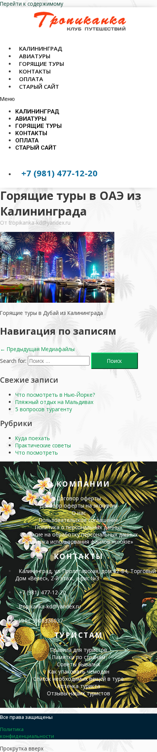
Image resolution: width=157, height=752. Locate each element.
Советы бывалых (78, 664)
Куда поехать (32, 438)
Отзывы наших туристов (78, 693)
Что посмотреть (36, 452)
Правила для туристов (78, 649)
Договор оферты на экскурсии (79, 505)
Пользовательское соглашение (79, 520)
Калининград (37, 111)
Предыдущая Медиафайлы (37, 349)
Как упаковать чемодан (78, 671)
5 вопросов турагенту (43, 409)
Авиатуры (30, 118)
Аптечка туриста (78, 686)
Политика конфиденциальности (27, 732)
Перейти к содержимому (31, 3)
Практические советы (43, 445)
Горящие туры (38, 126)
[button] (78, 98)
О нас (79, 512)
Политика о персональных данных (78, 527)
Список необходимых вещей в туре (78, 678)
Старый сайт (39, 86)
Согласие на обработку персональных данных (79, 534)
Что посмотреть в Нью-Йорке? (55, 394)
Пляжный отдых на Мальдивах (54, 402)
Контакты (31, 133)
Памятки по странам (78, 657)
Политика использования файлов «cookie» (78, 541)
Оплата (26, 140)
